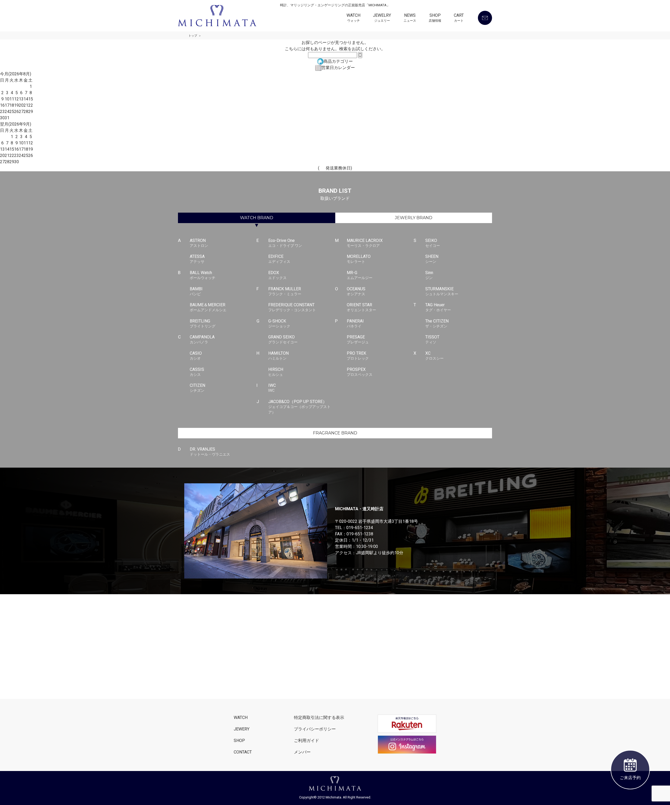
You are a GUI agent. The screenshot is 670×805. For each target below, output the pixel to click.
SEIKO (432, 243)
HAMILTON (278, 355)
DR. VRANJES (210, 451)
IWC (272, 388)
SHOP (435, 18)
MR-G (359, 275)
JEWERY (241, 729)
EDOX (277, 275)
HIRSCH (275, 372)
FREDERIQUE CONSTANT (292, 307)
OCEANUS (356, 291)
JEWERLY (413, 217)
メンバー (302, 752)
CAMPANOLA (202, 339)
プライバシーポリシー (315, 729)
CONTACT (243, 752)
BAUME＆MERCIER (208, 307)
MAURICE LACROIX (365, 243)
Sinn (429, 275)
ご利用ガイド (306, 740)
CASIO (196, 355)
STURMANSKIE (441, 291)
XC (434, 355)
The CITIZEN (437, 323)
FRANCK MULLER (284, 291)
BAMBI (196, 291)
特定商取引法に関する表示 (319, 717)
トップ (192, 35)
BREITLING (202, 323)
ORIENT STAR (361, 307)
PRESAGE (358, 339)
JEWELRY (382, 18)
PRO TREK (358, 355)
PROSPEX (359, 372)
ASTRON (199, 243)
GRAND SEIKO (283, 339)
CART (459, 18)
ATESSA (197, 259)
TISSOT (432, 339)
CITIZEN (197, 388)
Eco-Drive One (285, 243)
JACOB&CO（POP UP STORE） (299, 406)
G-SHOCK (279, 323)
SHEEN (431, 259)
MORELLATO (359, 259)
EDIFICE (279, 259)
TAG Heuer (438, 307)
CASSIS (197, 372)
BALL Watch (202, 275)
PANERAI (355, 323)
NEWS (410, 18)
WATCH (353, 18)
